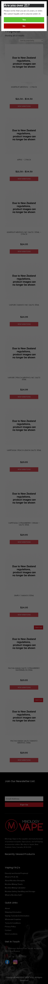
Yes (24, 20)
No (24, 26)
